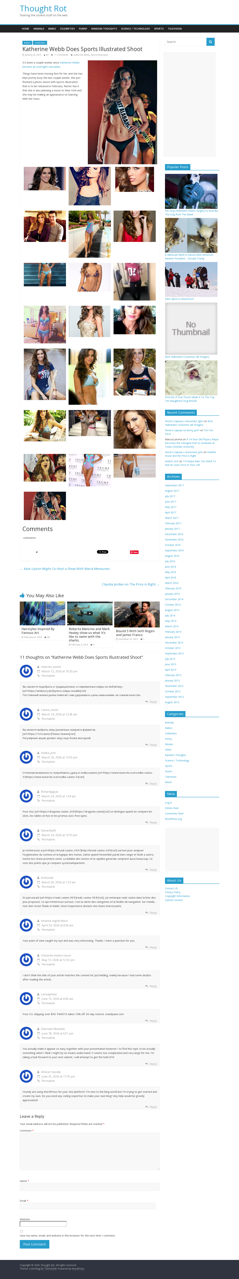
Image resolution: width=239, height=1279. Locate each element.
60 (48, 637)
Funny (83, 28)
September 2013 (174, 653)
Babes (52, 28)
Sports (159, 28)
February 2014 (173, 631)
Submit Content (174, 900)
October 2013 (173, 648)
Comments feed (174, 813)
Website (25, 1219)
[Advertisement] (189, 104)
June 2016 (170, 566)
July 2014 (170, 615)
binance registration (54, 921)
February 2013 (173, 675)
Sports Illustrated (99, 54)
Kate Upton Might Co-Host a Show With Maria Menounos (65, 569)
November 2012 (174, 686)
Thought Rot (43, 8)
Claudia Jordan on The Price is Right (131, 584)
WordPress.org (173, 819)
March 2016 (171, 583)
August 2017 (172, 490)
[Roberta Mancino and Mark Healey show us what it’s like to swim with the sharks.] (90, 604)
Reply (153, 702)
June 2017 (170, 501)
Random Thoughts (104, 28)
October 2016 (173, 545)
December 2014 (174, 599)
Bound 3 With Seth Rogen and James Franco (135, 633)
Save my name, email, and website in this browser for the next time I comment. (67, 1235)
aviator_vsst (171, 461)
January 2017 (172, 528)
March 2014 (171, 626)
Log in (168, 802)
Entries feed (171, 808)
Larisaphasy (49, 994)
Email (24, 1200)
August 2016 (172, 555)
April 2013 (170, 669)
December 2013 (174, 642)
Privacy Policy (172, 892)
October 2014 (173, 604)
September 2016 (174, 550)
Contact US (171, 888)
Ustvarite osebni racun (56, 955)
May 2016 (170, 572)
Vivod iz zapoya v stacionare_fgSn (184, 421)
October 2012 (173, 691)
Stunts (168, 771)
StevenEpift (48, 830)
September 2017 (174, 485)
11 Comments (61, 54)
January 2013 (172, 680)
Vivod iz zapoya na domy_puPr (182, 430)
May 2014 (170, 621)
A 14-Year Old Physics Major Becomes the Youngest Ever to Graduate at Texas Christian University (192, 443)
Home (25, 28)
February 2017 (173, 523)
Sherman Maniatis (53, 1029)
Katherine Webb (82, 54)
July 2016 (170, 561)
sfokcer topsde (51, 1072)
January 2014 (172, 637)
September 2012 (174, 696)
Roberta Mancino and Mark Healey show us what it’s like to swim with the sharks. (89, 634)
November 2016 (174, 539)
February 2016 (173, 588)
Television (175, 28)
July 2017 (170, 496)
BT (47, 54)
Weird (168, 782)
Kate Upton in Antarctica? (179, 299)
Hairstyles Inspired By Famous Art (38, 631)
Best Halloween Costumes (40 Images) (187, 356)
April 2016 (170, 577)
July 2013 (170, 658)
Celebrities (67, 28)
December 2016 (174, 534)
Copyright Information (177, 896)
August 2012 (172, 702)
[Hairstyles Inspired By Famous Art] (42, 604)
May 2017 (170, 507)
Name (24, 1181)
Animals (38, 28)
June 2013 (170, 664)
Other (168, 749)
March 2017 (171, 518)
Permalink (48, 676)
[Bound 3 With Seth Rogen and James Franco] (137, 604)
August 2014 (172, 610)
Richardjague (49, 792)
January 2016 (172, 593)
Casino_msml (49, 710)
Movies (169, 744)
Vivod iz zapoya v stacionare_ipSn (184, 452)
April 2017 (170, 512)
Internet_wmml (51, 667)
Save (135, 552)
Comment (27, 1130)
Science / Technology (135, 28)
